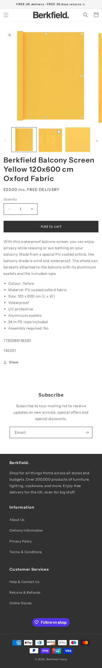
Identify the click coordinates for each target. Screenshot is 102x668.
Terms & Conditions (25, 552)
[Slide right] (97, 140)
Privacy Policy (20, 541)
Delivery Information (26, 530)
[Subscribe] (87, 432)
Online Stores (20, 603)
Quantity (10, 199)
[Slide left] (5, 140)
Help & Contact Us (24, 582)
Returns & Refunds (24, 592)
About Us (17, 520)
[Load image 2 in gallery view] (51, 139)
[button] (6, 15)
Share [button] (14, 362)
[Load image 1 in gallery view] (24, 139)
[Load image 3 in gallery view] (77, 139)
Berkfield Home (56, 659)
